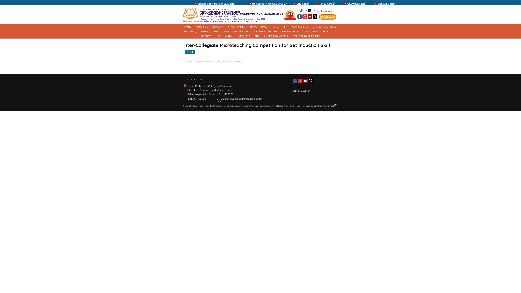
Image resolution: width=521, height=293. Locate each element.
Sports (206, 36)
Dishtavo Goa (377, 4)
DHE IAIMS (319, 4)
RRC (257, 36)
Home (187, 26)
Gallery (189, 31)
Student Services (325, 26)
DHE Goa (293, 4)
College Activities (265, 31)
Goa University (347, 4)
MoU (217, 31)
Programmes (236, 26)
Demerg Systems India (324, 106)
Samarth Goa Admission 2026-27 (207, 4)
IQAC (264, 26)
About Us (202, 26)
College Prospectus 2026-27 (263, 3)
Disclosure (240, 31)
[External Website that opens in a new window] (315, 17)
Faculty (218, 26)
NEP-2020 (244, 36)
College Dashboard (306, 36)
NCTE (275, 26)
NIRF (285, 26)
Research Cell (291, 31)
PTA (226, 31)
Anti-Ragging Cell (276, 36)
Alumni (229, 36)
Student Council (317, 31)
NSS (218, 36)
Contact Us (300, 26)
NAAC (253, 26)
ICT (335, 31)
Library (205, 31)
